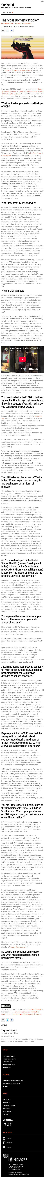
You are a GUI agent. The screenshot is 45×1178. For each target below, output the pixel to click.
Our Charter (6, 1103)
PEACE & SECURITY (7, 1062)
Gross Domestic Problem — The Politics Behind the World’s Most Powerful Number (22, 91)
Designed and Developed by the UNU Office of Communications (19, 1173)
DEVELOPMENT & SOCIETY (7, 23)
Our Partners (6, 1108)
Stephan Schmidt (15, 27)
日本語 (42, 1)
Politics (29, 23)
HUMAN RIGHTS (7, 1068)
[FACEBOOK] (4, 1143)
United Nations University (28, 26)
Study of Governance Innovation (17, 70)
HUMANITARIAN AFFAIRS (9, 1065)
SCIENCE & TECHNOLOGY (9, 1056)
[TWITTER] (4, 1139)
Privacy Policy (7, 1111)
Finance (24, 23)
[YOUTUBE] (4, 1147)
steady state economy (18, 947)
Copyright (6, 1114)
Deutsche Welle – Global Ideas (11, 1084)
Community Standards (9, 1105)
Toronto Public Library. (17, 58)
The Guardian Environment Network (13, 1081)
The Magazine (6, 1100)
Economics (18, 23)
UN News (5, 1087)
